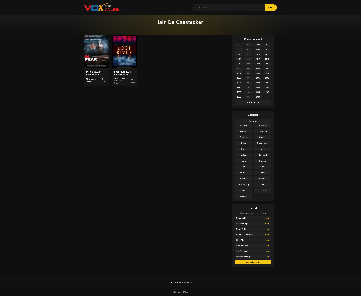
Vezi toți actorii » (253, 262)
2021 (248, 50)
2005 (248, 68)
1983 (267, 92)
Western (243, 196)
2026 (239, 45)
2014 (239, 59)
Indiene (262, 161)
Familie (262, 149)
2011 (267, 59)
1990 (239, 87)
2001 (248, 73)
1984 (258, 92)
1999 (267, 73)
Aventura (244, 131)
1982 (239, 97)
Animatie (263, 125)
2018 (239, 54)
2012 (258, 59)
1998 (239, 78)
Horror (243, 161)
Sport (243, 190)
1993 (248, 83)
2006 (239, 68)
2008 (258, 64)
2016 (258, 54)
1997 (248, 78)
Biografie (263, 131)
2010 (239, 64)
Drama (244, 149)
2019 (267, 50)
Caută (270, 7)
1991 (267, 83)
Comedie (244, 137)
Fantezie (243, 155)
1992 (258, 83)
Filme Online (253, 121)
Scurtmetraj (243, 184)
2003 (267, 68)
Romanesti (243, 178)
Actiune (243, 125)
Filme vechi (253, 102)
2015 (267, 54)
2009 (248, 64)
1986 (239, 92)
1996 (258, 78)
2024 (258, 45)
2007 (267, 64)
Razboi (263, 173)
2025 (248, 45)
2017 (248, 54)
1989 (248, 87)
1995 (267, 78)
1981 (248, 97)
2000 (258, 73)
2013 (248, 59)
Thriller (263, 190)
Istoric (243, 167)
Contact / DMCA (180, 292)
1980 (258, 97)
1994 (239, 83)
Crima (243, 143)
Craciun (262, 137)
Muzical (243, 173)
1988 (258, 87)
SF (262, 184)
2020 (258, 50)
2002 (239, 73)
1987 (267, 87)
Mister (262, 167)
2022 (239, 50)
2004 (258, 68)
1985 (248, 92)
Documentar (262, 143)
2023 (267, 45)
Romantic (262, 178)
